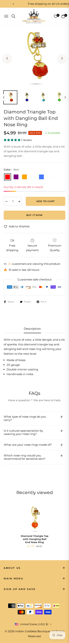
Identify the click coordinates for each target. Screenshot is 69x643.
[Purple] (16, 177)
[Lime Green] (33, 177)
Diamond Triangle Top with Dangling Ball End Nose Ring (34, 539)
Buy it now (34, 215)
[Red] (7, 177)
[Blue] (41, 177)
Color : (11, 169)
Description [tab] (32, 328)
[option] (34, 57)
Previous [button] (7, 58)
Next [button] (62, 58)
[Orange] (24, 177)
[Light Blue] (49, 177)
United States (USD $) (34, 624)
